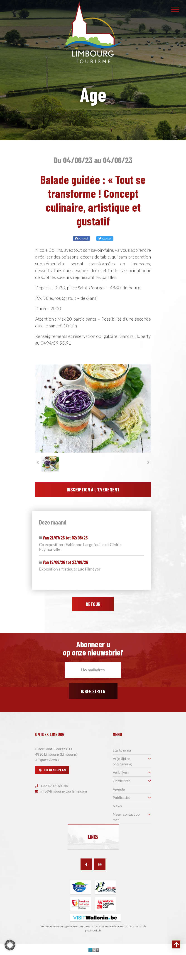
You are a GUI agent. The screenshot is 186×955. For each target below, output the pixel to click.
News (117, 806)
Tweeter (106, 238)
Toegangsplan (54, 770)
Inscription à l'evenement (93, 489)
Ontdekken (121, 781)
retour (93, 604)
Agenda (119, 789)
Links (93, 837)
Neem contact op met (126, 817)
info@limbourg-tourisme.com (63, 791)
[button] (10, 945)
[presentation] (37, 462)
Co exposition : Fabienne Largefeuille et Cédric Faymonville (80, 547)
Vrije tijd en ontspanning (122, 761)
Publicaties (121, 797)
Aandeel (83, 238)
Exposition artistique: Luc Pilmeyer (69, 569)
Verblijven (121, 772)
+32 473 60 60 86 (54, 785)
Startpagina (122, 750)
